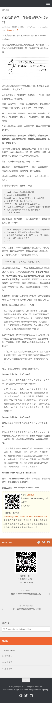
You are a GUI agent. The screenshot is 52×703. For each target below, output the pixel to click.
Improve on (12, 30)
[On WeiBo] (38, 542)
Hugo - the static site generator (27, 689)
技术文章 (8, 662)
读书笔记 (8, 655)
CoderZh (30, 494)
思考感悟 (5, 10)
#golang (45, 689)
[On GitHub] (48, 542)
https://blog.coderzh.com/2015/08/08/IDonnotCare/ (25, 516)
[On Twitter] (43, 542)
